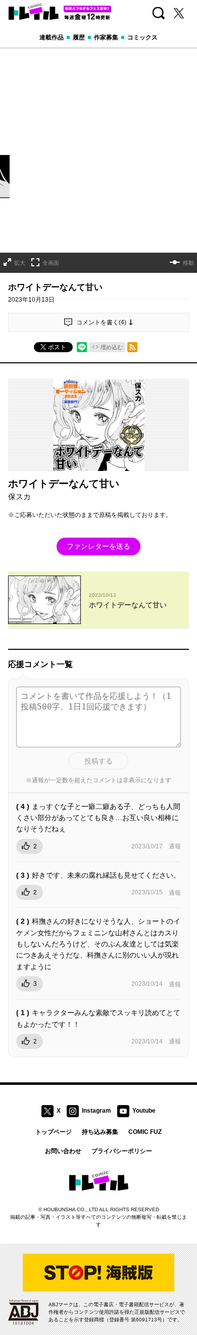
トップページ (53, 1131)
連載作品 (51, 37)
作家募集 (106, 37)
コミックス (142, 37)
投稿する (98, 761)
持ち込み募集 (100, 1131)
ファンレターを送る (98, 546)
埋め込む (112, 347)
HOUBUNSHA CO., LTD (70, 1209)
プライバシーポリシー (121, 1151)
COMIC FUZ (145, 1131)
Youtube (144, 1110)
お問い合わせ (63, 1151)
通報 (175, 846)
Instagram (96, 1110)
